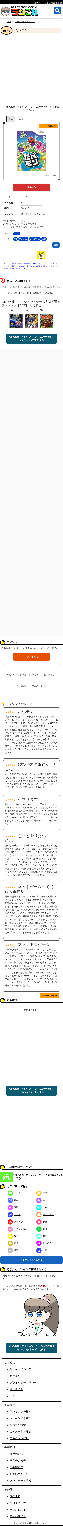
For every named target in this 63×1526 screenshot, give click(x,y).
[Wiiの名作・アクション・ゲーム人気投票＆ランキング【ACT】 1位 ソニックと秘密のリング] (31, 320)
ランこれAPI (17, 1509)
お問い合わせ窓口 (20, 1474)
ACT (44, 239)
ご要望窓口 (16, 1467)
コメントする (31, 656)
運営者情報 (16, 1389)
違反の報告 (16, 1453)
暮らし (46, 1236)
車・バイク (48, 1214)
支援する (15, 1496)
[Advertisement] (31, 69)
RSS (12, 1396)
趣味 (45, 1229)
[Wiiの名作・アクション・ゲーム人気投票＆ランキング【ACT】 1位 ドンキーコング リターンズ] (47, 320)
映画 (16, 1207)
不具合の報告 (18, 1460)
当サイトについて (20, 1369)
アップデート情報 (20, 1480)
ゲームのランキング (25, 21)
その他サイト (18, 1516)
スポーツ (18, 1221)
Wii (15, 239)
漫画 (16, 1200)
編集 (56, 245)
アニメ (46, 1193)
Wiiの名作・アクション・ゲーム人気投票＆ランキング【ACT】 (38, 1177)
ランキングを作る (20, 1418)
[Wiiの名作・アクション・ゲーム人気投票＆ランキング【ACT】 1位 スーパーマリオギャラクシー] (16, 320)
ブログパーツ (18, 1503)
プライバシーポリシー (23, 1382)
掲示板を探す (18, 1425)
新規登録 (42, 1286)
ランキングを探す (20, 1411)
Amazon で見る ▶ (48, 126)
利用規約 (15, 1375)
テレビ (46, 1207)
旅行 (45, 1221)
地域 (45, 1250)
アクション (23, 239)
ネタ (16, 1243)
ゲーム (16, 234)
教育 (16, 1250)
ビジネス (47, 1243)
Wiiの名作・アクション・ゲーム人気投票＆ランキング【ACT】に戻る (31, 339)
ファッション (20, 1229)
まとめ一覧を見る (20, 1431)
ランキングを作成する (32, 1260)
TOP (9, 21)
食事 (16, 1236)
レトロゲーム (35, 239)
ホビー (17, 1214)
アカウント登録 (19, 1438)
